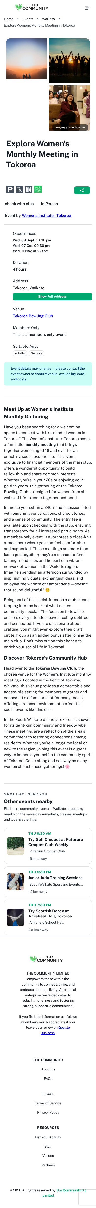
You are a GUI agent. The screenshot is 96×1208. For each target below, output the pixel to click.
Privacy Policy (48, 1112)
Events (27, 19)
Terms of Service (48, 1103)
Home (9, 19)
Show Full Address (52, 296)
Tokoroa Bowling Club (33, 316)
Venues (48, 1156)
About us (48, 1069)
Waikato (48, 19)
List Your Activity (48, 1137)
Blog (48, 1146)
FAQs (48, 1079)
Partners (48, 1165)
